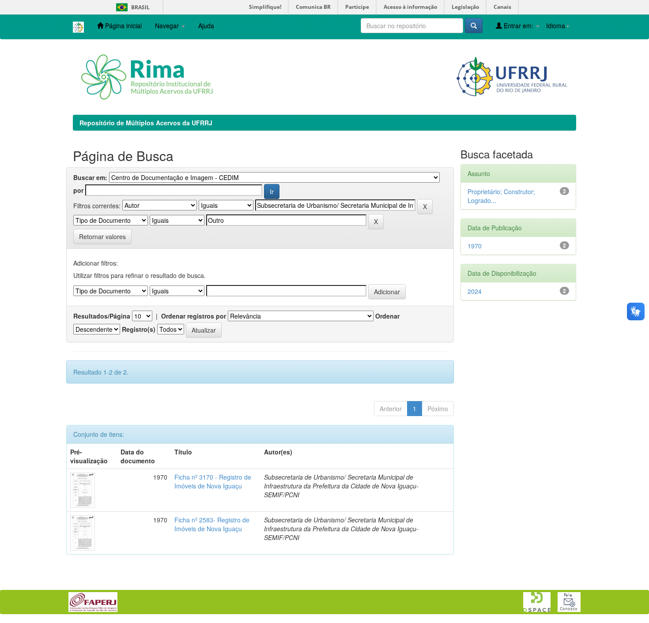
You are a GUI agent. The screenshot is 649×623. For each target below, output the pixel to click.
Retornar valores (102, 236)
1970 (475, 245)
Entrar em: (518, 25)
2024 (475, 291)
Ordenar (387, 316)
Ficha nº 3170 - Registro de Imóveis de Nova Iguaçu (212, 481)
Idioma (555, 25)
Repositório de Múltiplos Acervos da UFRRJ (145, 122)
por (78, 190)
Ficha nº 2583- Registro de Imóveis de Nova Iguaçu (211, 524)
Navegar (168, 25)
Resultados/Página (101, 316)
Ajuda (206, 25)
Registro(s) (138, 329)
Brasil (131, 7)
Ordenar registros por (193, 316)
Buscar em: (90, 177)
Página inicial (122, 25)
